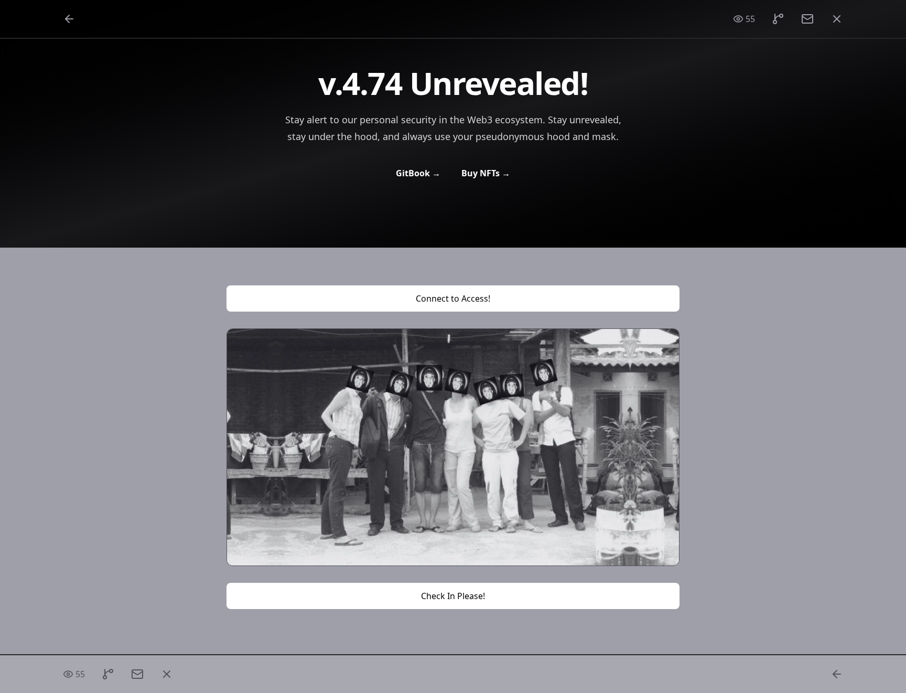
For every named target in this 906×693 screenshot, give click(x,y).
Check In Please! (453, 596)
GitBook (418, 173)
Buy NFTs (485, 173)
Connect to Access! (453, 298)
